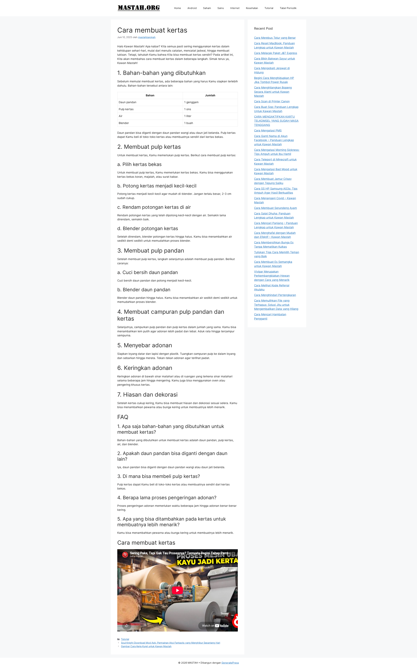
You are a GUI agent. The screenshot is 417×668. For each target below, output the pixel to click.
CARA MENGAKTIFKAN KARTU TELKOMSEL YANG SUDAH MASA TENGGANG (276, 121)
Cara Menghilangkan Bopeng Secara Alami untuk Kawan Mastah (273, 91)
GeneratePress (230, 662)
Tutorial (269, 8)
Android (192, 8)
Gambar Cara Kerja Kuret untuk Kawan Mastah (146, 646)
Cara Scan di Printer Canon (272, 101)
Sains (220, 8)
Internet (234, 8)
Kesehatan (252, 8)
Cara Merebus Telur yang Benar (275, 37)
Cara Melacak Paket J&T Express (275, 53)
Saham (207, 8)
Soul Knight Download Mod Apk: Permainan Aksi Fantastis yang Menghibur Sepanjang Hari (170, 642)
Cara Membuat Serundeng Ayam (275, 208)
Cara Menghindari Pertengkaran (275, 295)
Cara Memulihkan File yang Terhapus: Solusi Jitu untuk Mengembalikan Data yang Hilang (276, 304)
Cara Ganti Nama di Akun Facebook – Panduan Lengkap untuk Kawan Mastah (274, 140)
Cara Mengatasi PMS (268, 130)
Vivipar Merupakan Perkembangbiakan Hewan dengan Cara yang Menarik (272, 276)
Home (177, 8)
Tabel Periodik (288, 8)
